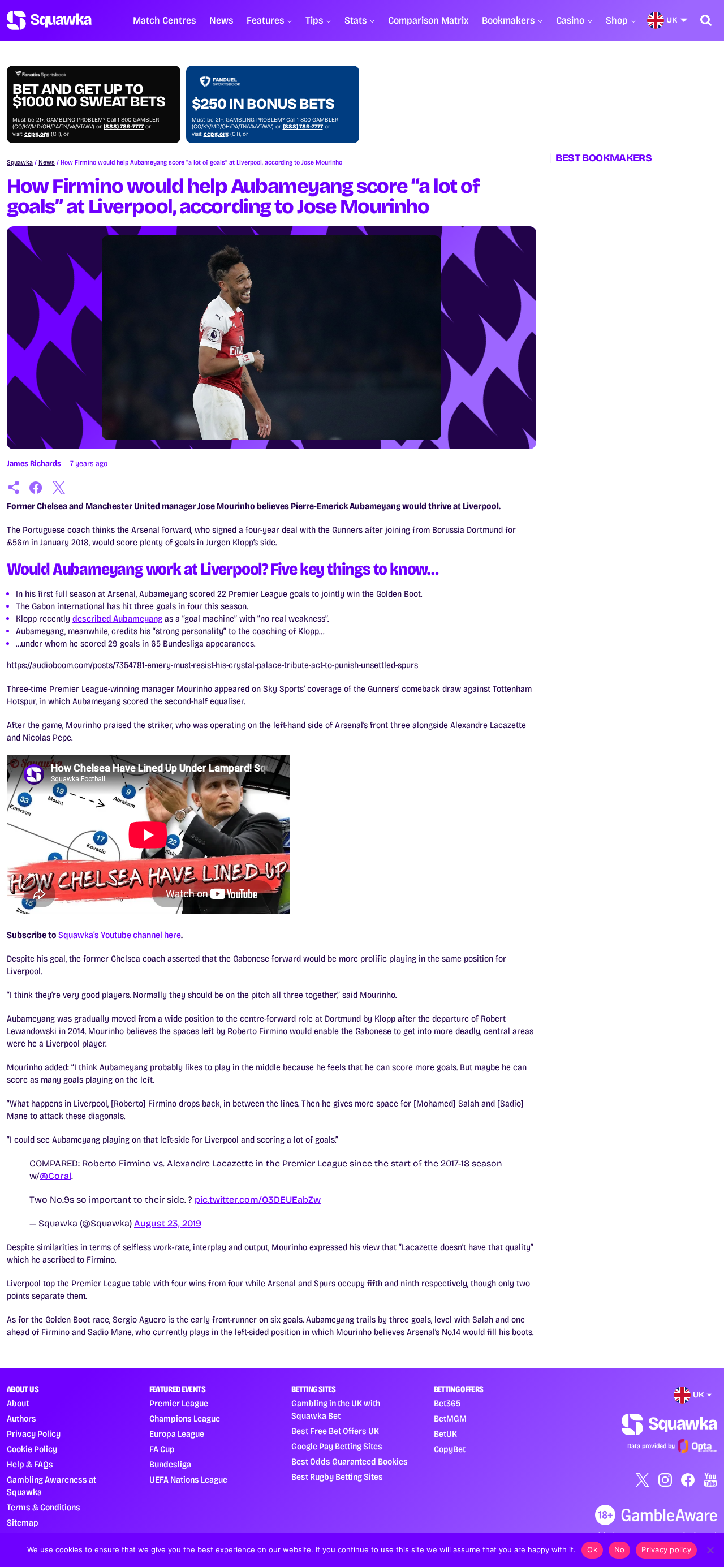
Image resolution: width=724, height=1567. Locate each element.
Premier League (178, 1403)
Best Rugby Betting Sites (337, 1476)
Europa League (176, 1433)
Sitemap (22, 1522)
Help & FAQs (30, 1464)
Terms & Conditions (43, 1507)
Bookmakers (508, 20)
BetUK (445, 1433)
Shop (617, 20)
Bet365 (447, 1403)
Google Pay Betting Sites (336, 1446)
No (619, 1549)
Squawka (20, 162)
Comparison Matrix (428, 20)
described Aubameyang (117, 618)
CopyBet (450, 1449)
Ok (592, 1549)
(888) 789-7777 (124, 126)
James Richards (34, 463)
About (18, 1403)
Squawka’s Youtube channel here (119, 934)
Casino (570, 20)
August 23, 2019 (167, 1223)
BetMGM (450, 1418)
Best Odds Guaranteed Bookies (349, 1461)
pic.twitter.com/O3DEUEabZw (258, 1199)
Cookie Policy (32, 1449)
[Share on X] (59, 487)
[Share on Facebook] (36, 487)
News (221, 20)
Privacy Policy (34, 1433)
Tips (314, 20)
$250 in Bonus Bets (263, 104)
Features (265, 20)
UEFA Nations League (188, 1479)
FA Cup (162, 1449)
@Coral (55, 1175)
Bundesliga (170, 1464)
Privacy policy (666, 1549)
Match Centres (164, 20)
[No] (710, 1550)
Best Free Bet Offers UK (335, 1431)
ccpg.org (36, 134)
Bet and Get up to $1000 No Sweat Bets (88, 95)
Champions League (184, 1418)
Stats (355, 20)
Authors (21, 1418)
